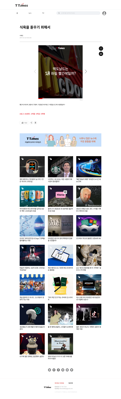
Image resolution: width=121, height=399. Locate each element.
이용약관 (70, 383)
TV (43, 13)
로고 (22, 114)
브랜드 (28, 114)
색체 (43, 114)
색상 (38, 114)
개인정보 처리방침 (59, 383)
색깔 (33, 114)
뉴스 (30, 13)
